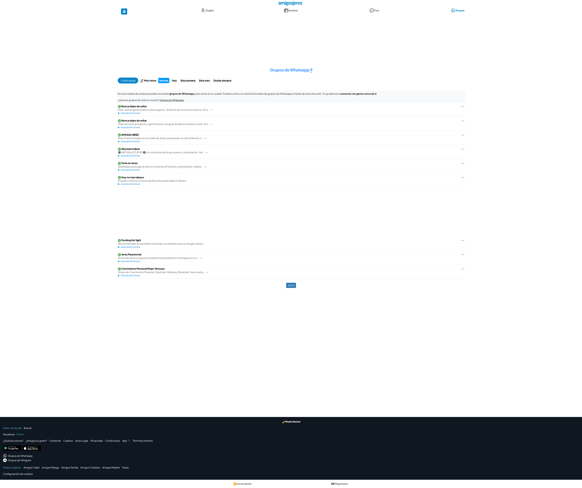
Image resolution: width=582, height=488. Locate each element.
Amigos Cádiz (31, 467)
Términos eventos (143, 440)
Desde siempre (222, 80)
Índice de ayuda (12, 428)
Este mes (204, 80)
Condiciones (112, 440)
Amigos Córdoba (90, 467)
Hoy (174, 80)
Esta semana (188, 80)
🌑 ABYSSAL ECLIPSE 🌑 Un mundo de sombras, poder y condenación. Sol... (161, 150)
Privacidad (96, 440)
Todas (125, 467)
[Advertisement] (291, 39)
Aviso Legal (81, 440)
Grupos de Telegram (19, 460)
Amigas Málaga (50, 467)
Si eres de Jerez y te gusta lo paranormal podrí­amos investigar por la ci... (159, 256)
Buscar (28, 428)
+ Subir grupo (128, 80)
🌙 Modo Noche (291, 421)
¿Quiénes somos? (13, 440)
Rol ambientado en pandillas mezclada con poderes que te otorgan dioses (160, 242)
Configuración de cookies (18, 473)
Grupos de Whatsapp (171, 100)
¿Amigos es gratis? (36, 440)
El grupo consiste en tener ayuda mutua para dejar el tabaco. (152, 179)
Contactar (55, 440)
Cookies (68, 440)
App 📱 (126, 440)
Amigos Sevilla (69, 467)
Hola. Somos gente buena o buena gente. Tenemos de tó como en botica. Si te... (164, 108)
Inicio (291, 285)
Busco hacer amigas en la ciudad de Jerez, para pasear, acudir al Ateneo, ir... (161, 136)
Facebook (9, 434)
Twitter (20, 434)
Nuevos (163, 80)
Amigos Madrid (111, 467)
